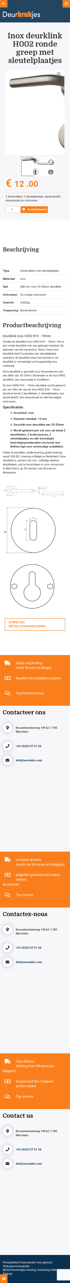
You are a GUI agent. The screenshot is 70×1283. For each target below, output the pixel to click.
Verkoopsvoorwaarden (16, 1266)
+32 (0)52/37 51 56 (28, 746)
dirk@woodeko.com (29, 760)
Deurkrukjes (19, 1269)
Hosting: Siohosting (38, 1269)
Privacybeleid (11, 1262)
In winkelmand (36, 209)
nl (4, 3)
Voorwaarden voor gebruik (36, 1262)
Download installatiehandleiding (27, 624)
